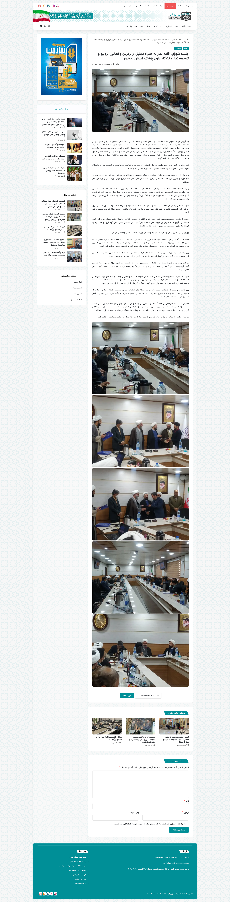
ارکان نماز (77, 293)
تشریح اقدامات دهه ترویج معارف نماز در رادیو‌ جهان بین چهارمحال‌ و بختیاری (53, 242)
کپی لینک (127, 695)
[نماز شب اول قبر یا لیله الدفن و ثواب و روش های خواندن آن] (74, 135)
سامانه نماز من (80, 883)
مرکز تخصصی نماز (79, 875)
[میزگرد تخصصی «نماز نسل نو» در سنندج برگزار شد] (107, 726)
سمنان (168, 39)
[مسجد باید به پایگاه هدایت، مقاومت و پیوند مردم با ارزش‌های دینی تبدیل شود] (140, 726)
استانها (159, 26)
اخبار (169, 26)
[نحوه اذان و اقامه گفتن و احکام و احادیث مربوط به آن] (74, 159)
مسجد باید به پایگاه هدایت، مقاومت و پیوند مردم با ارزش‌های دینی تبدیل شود (141, 739)
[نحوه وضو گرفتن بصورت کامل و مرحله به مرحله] (74, 148)
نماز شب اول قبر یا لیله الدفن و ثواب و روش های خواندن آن (53, 135)
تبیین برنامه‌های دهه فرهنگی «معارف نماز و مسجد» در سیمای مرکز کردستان (176, 739)
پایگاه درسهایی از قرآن (78, 861)
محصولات (132, 26)
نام (186, 801)
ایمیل (185, 812)
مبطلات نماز (76, 299)
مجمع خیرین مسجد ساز (77, 870)
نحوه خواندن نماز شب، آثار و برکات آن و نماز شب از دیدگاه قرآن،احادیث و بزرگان (53, 122)
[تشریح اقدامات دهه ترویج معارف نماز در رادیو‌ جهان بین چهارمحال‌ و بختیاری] (74, 243)
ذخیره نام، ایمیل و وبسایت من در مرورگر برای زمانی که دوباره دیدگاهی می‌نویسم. (150, 823)
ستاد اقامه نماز (184, 26)
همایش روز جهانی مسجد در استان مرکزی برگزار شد (144, 6)
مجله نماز (146, 26)
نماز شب (78, 282)
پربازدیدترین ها (61, 109)
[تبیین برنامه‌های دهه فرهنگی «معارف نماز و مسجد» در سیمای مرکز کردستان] (174, 726)
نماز (158, 894)
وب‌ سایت (134, 812)
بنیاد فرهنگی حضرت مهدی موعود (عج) (72, 866)
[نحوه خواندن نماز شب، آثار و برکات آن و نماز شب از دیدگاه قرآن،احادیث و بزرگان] (74, 122)
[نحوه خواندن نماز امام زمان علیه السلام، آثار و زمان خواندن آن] (74, 173)
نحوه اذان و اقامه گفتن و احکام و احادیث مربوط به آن (53, 157)
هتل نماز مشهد (80, 879)
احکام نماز (77, 287)
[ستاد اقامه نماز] (179, 16)
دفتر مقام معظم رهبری (77, 857)
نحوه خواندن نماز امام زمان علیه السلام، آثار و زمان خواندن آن (54, 171)
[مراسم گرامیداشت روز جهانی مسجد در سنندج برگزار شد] (74, 256)
